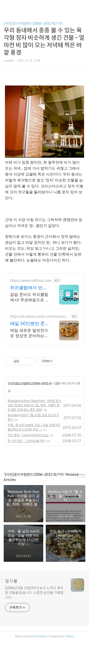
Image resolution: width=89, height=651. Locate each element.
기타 (57, 383)
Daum (43, 636)
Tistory (69, 636)
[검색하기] (83, 5)
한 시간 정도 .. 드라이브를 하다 (26, 441)
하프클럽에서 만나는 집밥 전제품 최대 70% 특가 (28, 288)
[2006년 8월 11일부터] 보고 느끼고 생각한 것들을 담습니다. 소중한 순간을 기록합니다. (34, 593)
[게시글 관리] (30, 361)
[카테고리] (6, 5)
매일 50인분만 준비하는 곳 (29, 323)
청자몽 (11, 581)
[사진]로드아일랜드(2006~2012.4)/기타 (33, 23)
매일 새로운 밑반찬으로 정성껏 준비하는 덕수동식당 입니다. (29, 333)
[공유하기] (24, 361)
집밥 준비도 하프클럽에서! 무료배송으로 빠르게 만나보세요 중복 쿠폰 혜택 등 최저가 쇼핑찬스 (29, 297)
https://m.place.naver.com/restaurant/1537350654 (39, 316)
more (81, 474)
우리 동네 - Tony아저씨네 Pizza (28, 435)
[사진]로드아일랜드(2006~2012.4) (29, 383)
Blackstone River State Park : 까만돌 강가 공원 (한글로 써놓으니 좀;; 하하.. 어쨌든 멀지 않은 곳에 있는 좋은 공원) (34, 405)
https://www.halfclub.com (31, 280)
